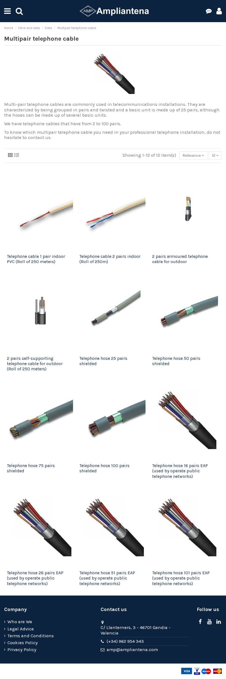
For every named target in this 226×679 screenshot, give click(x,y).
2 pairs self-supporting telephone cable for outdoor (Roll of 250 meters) (35, 363)
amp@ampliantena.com (132, 649)
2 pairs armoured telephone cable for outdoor (180, 259)
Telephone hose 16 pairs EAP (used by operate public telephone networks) (180, 471)
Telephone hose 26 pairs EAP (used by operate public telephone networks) (35, 578)
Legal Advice (20, 628)
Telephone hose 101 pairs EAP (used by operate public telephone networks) (181, 578)
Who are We (19, 621)
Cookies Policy (22, 642)
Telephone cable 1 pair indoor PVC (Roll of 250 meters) (36, 259)
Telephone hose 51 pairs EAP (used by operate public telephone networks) (107, 578)
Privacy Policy (21, 649)
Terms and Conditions (30, 635)
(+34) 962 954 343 (125, 641)
